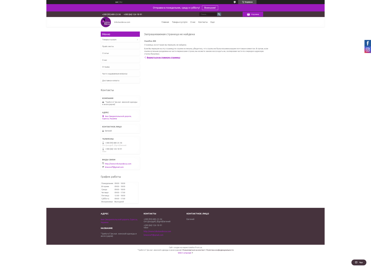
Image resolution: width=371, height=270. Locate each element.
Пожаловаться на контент (194, 250)
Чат (361, 262)
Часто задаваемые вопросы (114, 74)
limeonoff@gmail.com (114, 167)
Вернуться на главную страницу (163, 57)
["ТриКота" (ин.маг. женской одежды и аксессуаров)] (106, 22)
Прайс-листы (108, 46)
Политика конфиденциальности (220, 250)
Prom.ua (198, 247)
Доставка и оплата (110, 80)
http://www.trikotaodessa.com (118, 164)
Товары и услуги (179, 22)
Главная (165, 22)
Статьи (105, 53)
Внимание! (210, 7)
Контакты (203, 22)
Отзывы (106, 67)
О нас (192, 22)
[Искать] (219, 14)
